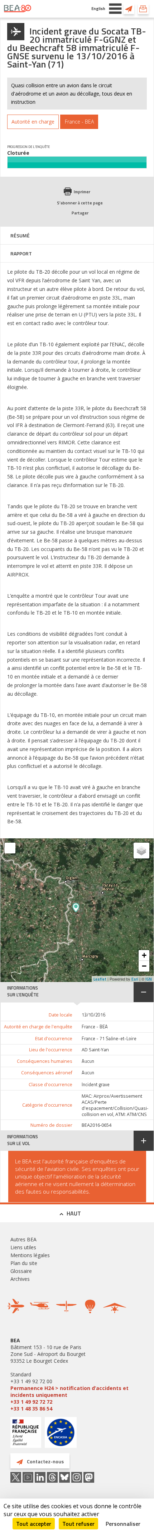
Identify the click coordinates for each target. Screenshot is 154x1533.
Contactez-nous (129, 8)
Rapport (21, 253)
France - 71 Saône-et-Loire (109, 1038)
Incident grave (96, 1084)
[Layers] (141, 850)
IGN (148, 979)
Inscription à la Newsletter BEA (143, 8)
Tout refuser (78, 1523)
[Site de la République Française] (25, 1433)
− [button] (144, 966)
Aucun (88, 1061)
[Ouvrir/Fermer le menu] (115, 8)
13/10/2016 (93, 1014)
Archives (20, 1278)
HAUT (74, 1213)
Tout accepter (33, 1523)
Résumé (20, 235)
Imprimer (82, 192)
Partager (80, 213)
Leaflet (99, 979)
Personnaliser (123, 1523)
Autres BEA (23, 1239)
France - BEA (95, 1026)
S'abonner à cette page (80, 203)
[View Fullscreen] (10, 848)
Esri (134, 979)
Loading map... (107, 910)
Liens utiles (23, 1247)
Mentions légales (30, 1255)
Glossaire (21, 1271)
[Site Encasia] (61, 1435)
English (98, 8)
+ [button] (144, 955)
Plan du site (23, 1263)
